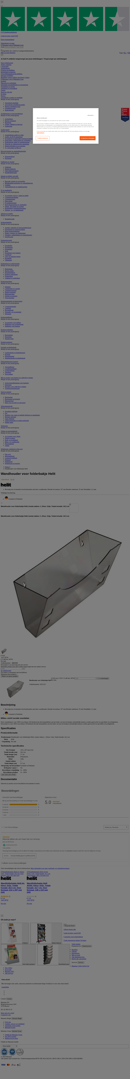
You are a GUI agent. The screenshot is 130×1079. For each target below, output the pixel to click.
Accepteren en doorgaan (88, 138)
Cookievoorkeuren (42, 138)
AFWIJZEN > (90, 115)
